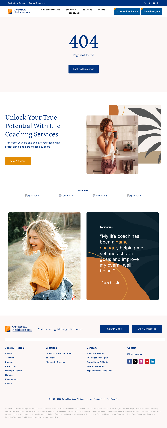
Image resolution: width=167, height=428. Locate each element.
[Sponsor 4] (134, 195)
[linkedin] (158, 3)
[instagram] (149, 3)
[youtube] (154, 3)
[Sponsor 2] (66, 195)
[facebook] (141, 3)
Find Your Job (113, 399)
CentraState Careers (16, 3)
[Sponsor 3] (100, 195)
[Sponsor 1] (32, 195)
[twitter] (145, 3)
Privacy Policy (99, 399)
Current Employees (37, 3)
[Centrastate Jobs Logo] (19, 9)
